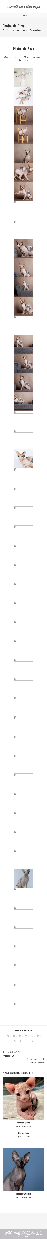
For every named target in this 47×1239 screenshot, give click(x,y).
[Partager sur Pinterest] (20, 1036)
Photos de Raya (35, 30)
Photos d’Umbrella (23, 1193)
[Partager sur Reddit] (14, 1041)
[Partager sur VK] (38, 1036)
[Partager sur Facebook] (14, 1036)
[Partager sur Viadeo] (26, 1041)
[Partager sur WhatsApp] (32, 1041)
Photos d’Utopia (23, 1122)
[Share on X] (8, 1036)
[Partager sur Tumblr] (20, 1041)
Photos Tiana (23, 1133)
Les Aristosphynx (14, 57)
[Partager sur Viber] (32, 1036)
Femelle (25, 60)
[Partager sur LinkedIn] (26, 1036)
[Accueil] (3, 30)
